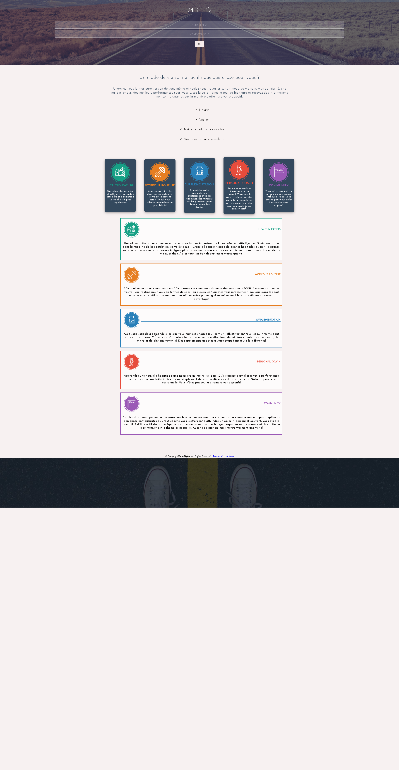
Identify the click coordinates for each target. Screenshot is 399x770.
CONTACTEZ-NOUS (199, 34)
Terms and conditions (223, 456)
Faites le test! (199, 25)
